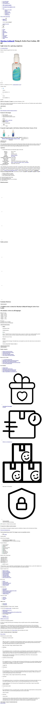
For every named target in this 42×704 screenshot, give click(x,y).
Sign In (4, 581)
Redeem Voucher (6, 585)
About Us (4, 597)
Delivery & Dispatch (6, 571)
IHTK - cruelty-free (14, 162)
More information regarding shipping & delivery (8, 110)
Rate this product (3, 304)
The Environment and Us (7, 591)
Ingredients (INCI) (4, 164)
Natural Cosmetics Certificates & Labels (9, 590)
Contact (4, 599)
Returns (6, 10)
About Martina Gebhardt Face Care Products (9, 179)
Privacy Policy (5, 611)
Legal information (4, 180)
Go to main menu (6, 1)
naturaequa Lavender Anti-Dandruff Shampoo (11, 360)
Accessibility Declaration (7, 613)
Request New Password (7, 583)
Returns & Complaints (6, 572)
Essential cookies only (7, 632)
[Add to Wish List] (0, 107)
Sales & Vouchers (6, 574)
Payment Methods (6, 573)
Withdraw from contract (4, 618)
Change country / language (13, 606)
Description (3, 142)
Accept (2, 632)
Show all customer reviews (5, 324)
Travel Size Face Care (6, 353)
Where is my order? (8, 9)
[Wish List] (3, 25)
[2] (26, 171)
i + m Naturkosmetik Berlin (7, 359)
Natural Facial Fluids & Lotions (8, 352)
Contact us (6, 13)
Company (4, 615)
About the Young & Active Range (7, 177)
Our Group (4, 598)
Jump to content (5, 2)
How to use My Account (7, 577)
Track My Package (6, 584)
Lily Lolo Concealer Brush (7, 363)
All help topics (7, 14)
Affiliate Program (6, 593)
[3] (20, 167)
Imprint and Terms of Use (7, 610)
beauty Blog (5, 588)
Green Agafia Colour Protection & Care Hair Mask (11, 362)
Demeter (19, 162)
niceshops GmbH (8, 608)
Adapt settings (14, 632)
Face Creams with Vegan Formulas (9, 355)
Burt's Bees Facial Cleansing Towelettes (9, 361)
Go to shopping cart (6, 3)
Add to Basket (3, 106)
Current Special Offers (6, 592)
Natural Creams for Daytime (7, 351)
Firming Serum (5, 367)
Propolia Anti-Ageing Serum (8, 368)
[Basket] (22, 27)
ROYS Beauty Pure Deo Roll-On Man (9, 369)
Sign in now (5, 20)
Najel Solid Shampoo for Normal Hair (9, 370)
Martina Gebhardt (7, 41)
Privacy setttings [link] (5, 614)
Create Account (5, 582)
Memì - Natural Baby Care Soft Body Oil (10, 371)
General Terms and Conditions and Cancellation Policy (12, 612)
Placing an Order (5, 570)
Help (3, 8)
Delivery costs (7, 11)
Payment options (8, 12)
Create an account (6, 23)
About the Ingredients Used (6, 178)
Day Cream (13, 156)
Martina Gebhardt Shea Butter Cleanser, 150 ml (11, 138)
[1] (32, 167)
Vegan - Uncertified (25, 162)
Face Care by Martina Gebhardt (8, 354)
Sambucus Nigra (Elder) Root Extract (10, 170)
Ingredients (4, 589)
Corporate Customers (6, 576)
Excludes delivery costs (17, 84)
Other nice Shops (6, 616)
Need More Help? (6, 575)
